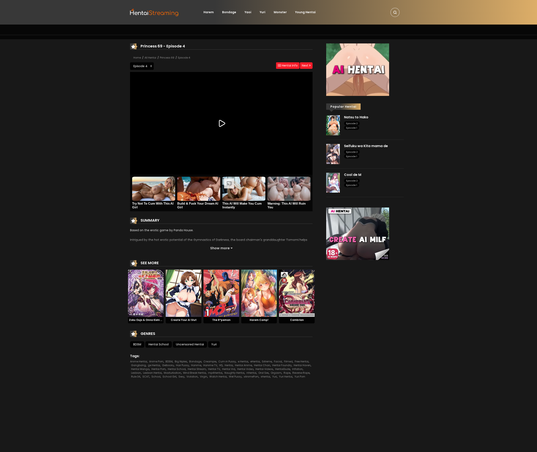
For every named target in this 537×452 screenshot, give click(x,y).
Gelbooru (168, 365)
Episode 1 (351, 127)
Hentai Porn (158, 369)
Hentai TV (214, 369)
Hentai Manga (140, 369)
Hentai (229, 365)
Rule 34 (135, 376)
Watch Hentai (218, 376)
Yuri (262, 12)
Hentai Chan (262, 365)
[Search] (395, 12)
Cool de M (352, 174)
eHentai (255, 361)
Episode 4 (184, 57)
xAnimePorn (251, 376)
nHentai (251, 373)
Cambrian (297, 320)
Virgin (203, 376)
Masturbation (172, 373)
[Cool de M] (333, 182)
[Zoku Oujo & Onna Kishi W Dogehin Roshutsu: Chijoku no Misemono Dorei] (146, 293)
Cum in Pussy (227, 361)
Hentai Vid (228, 369)
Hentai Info (289, 65)
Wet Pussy (235, 376)
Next (305, 65)
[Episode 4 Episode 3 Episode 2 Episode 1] (142, 66)
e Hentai (243, 361)
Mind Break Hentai (194, 373)
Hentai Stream (197, 369)
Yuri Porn (300, 376)
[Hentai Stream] (154, 12)
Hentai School (159, 344)
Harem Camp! (259, 320)
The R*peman (221, 320)
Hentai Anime (243, 365)
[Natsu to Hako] (333, 125)
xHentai (265, 376)
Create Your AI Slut (184, 320)
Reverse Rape (301, 373)
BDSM (137, 344)
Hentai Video (245, 369)
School (155, 376)
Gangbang (138, 365)
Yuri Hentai (285, 376)
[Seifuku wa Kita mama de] (333, 154)
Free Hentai (302, 361)
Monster (280, 12)
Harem (208, 12)
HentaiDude (282, 369)
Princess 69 (167, 57)
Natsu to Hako (356, 117)
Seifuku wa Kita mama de (366, 146)
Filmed (288, 361)
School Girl (169, 376)
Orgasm (276, 373)
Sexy (181, 376)
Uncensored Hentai (190, 344)
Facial (278, 361)
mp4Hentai (215, 373)
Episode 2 (352, 123)
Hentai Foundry (282, 365)
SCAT (145, 376)
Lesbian (136, 373)
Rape (287, 373)
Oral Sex (263, 373)
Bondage (229, 12)
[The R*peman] (221, 293)
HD (221, 365)
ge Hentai (154, 365)
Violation (192, 376)
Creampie (209, 361)
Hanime (196, 365)
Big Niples (181, 361)
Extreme (267, 361)
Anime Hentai (138, 361)
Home (137, 57)
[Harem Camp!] (259, 293)
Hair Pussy (182, 365)
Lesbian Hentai (152, 373)
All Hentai (150, 57)
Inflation (297, 369)
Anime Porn (156, 361)
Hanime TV (210, 365)
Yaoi (248, 12)
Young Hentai (305, 12)
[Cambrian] (297, 293)
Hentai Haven (302, 365)
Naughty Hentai (234, 373)
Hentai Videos (264, 369)
